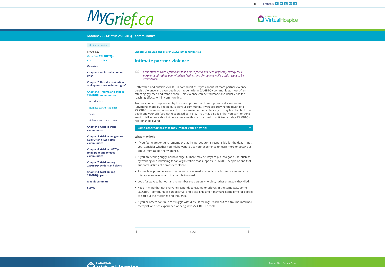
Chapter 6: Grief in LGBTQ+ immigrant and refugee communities (103, 153)
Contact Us (274, 263)
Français (268, 4)
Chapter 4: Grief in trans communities (101, 128)
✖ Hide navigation (98, 45)
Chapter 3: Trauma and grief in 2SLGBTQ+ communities (105, 93)
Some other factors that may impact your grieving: (172, 128)
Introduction (96, 101)
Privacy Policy (289, 263)
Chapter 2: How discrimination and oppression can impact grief (106, 83)
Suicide (93, 114)
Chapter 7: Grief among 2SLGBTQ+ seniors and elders (104, 164)
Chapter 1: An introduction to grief (105, 74)
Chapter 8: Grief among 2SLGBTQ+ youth (101, 173)
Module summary (97, 181)
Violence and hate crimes (103, 120)
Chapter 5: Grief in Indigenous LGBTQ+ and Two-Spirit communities (105, 140)
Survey (91, 188)
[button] (255, 4)
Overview (93, 66)
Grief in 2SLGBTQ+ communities (100, 58)
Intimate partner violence (103, 107)
